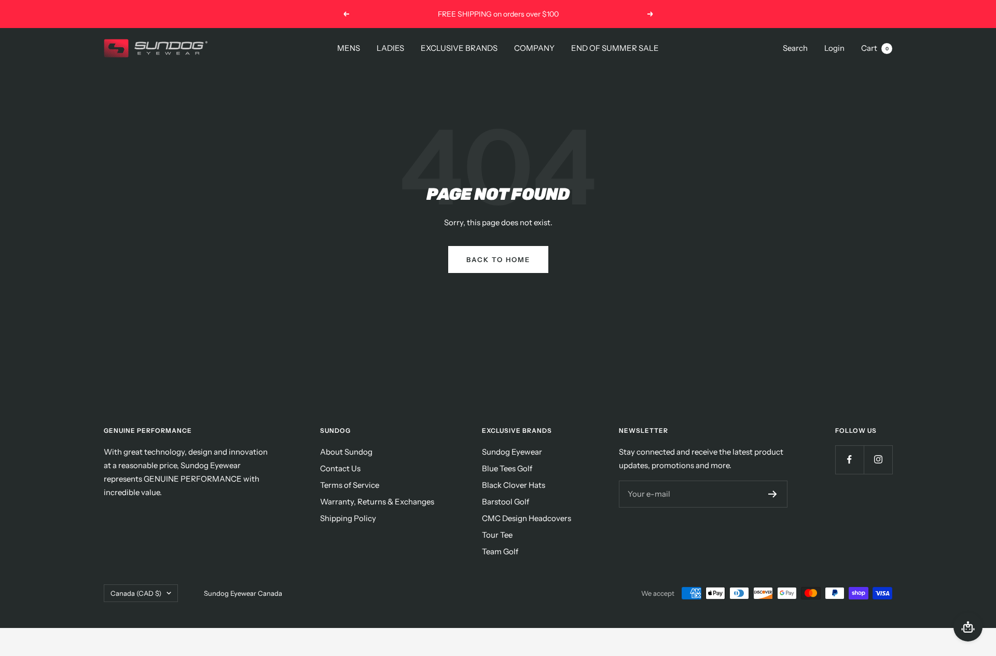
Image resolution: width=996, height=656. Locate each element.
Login (834, 48)
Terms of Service (349, 485)
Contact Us (340, 468)
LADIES (390, 48)
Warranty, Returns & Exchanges (377, 502)
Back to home (498, 259)
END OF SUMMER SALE (615, 48)
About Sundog (346, 452)
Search (795, 48)
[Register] (772, 494)
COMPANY (534, 48)
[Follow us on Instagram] (878, 459)
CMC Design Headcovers (526, 518)
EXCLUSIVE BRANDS (459, 48)
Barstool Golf (505, 502)
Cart (875, 48)
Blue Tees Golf (507, 468)
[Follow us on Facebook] (849, 459)
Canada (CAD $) (135, 593)
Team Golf (500, 551)
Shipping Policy (348, 518)
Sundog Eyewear (512, 452)
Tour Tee (497, 535)
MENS (348, 48)
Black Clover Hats (513, 485)
